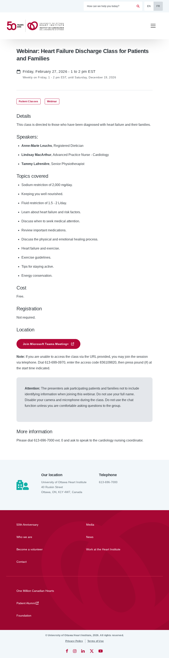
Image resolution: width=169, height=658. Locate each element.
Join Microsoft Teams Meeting (46, 344)
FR (158, 6)
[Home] (37, 26)
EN (149, 6)
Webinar (52, 101)
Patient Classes (28, 101)
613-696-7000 (108, 482)
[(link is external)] (67, 651)
